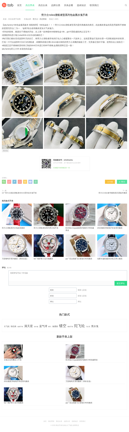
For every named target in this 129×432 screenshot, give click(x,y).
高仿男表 (30, 5)
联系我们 (94, 5)
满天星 (28, 326)
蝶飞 (49, 326)
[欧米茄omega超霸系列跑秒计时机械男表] (75, 351)
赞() (122, 181)
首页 (19, 5)
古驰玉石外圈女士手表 (13, 359)
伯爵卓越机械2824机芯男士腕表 (109, 258)
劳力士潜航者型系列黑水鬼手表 (46, 228)
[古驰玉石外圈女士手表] (13, 351)
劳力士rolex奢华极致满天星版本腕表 (113, 192)
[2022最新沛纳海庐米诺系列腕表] (13, 373)
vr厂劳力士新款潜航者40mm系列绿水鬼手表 (19, 192)
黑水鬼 (5, 150)
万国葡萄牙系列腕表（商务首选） (15, 258)
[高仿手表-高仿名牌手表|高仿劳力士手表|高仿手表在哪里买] (7, 5)
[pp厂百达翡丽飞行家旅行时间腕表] (75, 394)
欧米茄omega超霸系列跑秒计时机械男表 (80, 229)
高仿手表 (59, 425)
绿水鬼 (36, 326)
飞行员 (88, 326)
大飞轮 (7, 326)
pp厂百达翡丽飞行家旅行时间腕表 (79, 258)
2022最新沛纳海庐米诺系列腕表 (109, 228)
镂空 (62, 325)
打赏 (110, 181)
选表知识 (81, 5)
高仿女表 (42, 5)
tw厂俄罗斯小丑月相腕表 (43, 258)
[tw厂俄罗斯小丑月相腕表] (13, 394)
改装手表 (20, 326)
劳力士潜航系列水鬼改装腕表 (13, 228)
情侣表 (13, 326)
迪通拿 (55, 326)
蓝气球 (43, 326)
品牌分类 (55, 5)
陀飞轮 (79, 325)
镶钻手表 (70, 326)
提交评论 (121, 283)
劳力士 (35, 19)
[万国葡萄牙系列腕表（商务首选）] (75, 373)
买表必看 (68, 5)
